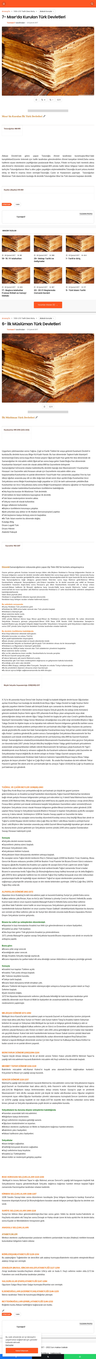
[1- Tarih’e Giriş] (80, 243)
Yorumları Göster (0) (47, 305)
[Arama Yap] (92, 4)
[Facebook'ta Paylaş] (16, 1356)
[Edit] (44, 116)
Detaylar (10, 1345)
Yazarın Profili (86, 214)
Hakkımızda (55, 1353)
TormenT (11, 22)
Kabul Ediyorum (22, 1351)
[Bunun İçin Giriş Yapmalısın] (36, 100)
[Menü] (4, 4)
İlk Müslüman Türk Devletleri (18, 417)
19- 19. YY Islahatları (12, 258)
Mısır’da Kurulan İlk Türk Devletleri (22, 116)
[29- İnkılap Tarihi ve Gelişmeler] (48, 243)
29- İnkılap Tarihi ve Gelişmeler (44, 260)
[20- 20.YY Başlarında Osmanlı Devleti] (48, 275)
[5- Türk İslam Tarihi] (80, 275)
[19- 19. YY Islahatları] (16, 243)
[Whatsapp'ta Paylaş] (80, 1356)
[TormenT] (10, 217)
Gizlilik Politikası (42, 1353)
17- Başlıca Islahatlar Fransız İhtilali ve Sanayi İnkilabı (14, 293)
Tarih (18, 204)
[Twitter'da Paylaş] (48, 1356)
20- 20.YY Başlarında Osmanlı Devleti (44, 291)
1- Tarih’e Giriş (73, 258)
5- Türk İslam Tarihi (76, 290)
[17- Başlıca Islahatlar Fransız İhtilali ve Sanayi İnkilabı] (16, 275)
